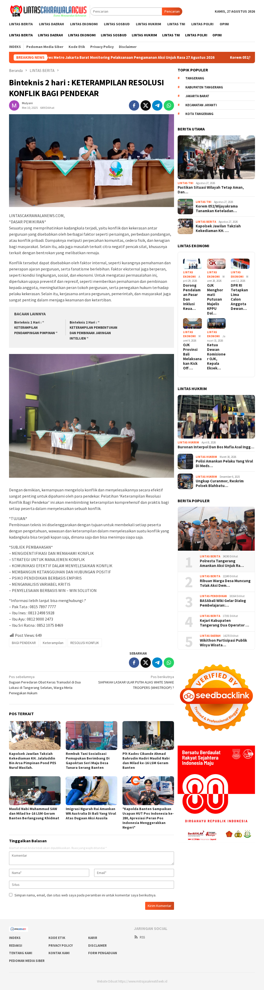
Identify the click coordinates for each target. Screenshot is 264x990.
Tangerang (194, 78)
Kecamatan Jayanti (201, 105)
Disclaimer (97, 945)
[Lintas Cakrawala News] (49, 11)
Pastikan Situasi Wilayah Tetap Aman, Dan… (211, 189)
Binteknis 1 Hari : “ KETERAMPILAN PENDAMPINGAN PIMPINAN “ (35, 327)
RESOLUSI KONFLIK (84, 642)
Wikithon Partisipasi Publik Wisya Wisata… (223, 642)
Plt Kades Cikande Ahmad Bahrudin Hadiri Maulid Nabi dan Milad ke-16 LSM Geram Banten (146, 760)
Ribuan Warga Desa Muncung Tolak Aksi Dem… (225, 583)
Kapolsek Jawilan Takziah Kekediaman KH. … (218, 228)
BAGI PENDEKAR (24, 642)
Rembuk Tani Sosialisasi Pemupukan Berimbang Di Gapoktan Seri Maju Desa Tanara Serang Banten (88, 760)
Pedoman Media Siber (27, 961)
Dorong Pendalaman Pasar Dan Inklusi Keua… (192, 297)
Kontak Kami (59, 953)
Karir (92, 938)
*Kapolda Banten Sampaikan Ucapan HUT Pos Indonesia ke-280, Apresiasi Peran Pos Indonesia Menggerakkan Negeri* (148, 818)
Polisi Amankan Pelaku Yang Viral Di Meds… (224, 463)
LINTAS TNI (185, 183)
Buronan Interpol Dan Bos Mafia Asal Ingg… (216, 447)
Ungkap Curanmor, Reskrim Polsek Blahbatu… (220, 483)
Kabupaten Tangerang (204, 87)
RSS (142, 937)
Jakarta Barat (197, 96)
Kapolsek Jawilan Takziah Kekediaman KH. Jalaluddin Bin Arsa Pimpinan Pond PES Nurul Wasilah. (32, 760)
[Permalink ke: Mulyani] (14, 105)
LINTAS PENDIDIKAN (213, 596)
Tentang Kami (20, 953)
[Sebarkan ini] (134, 105)
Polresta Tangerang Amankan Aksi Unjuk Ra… (222, 563)
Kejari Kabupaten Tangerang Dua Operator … (224, 623)
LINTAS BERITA (206, 222)
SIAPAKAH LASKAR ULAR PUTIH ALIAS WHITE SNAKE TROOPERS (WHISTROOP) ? (136, 682)
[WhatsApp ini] (169, 105)
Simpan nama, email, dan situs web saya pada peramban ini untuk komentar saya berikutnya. (85, 895)
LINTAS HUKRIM (188, 442)
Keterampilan (53, 642)
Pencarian (172, 11)
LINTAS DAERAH (210, 636)
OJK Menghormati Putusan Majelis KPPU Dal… (215, 299)
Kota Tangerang (199, 114)
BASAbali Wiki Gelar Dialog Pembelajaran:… (223, 603)
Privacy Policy (60, 945)
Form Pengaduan (102, 953)
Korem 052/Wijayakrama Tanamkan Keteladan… (217, 208)
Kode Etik (56, 938)
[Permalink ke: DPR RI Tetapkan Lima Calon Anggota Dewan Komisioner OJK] (240, 264)
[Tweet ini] (146, 105)
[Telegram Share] (157, 105)
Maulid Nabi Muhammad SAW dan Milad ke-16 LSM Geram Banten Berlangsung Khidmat (34, 813)
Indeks (15, 938)
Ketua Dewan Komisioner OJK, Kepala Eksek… (216, 356)
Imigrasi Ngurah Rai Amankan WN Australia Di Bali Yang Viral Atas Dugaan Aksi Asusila (91, 813)
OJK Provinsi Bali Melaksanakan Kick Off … (192, 356)
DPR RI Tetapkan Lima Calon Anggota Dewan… (239, 297)
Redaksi (15, 945)
